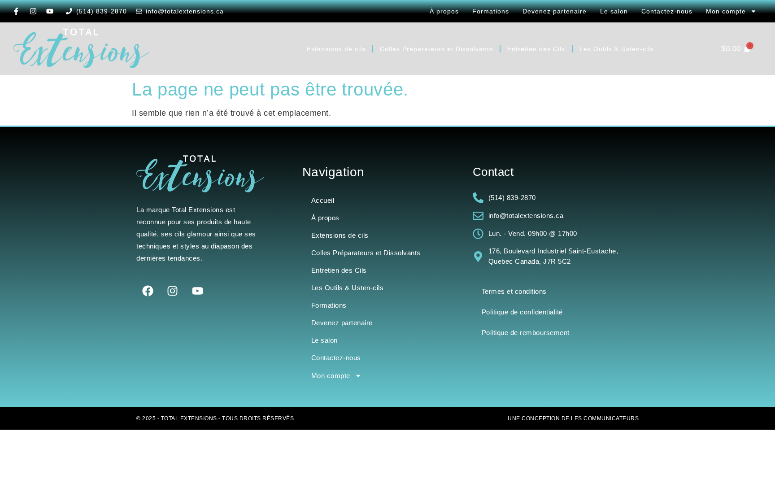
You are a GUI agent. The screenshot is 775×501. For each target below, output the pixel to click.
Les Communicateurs (605, 418)
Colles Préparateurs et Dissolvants (436, 48)
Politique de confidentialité (522, 312)
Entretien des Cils (536, 48)
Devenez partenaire (554, 11)
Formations (490, 11)
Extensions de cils (336, 48)
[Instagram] (33, 11)
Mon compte (726, 11)
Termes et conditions (514, 291)
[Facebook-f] (16, 11)
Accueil (323, 200)
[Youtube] (50, 11)
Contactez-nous (666, 11)
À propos (444, 11)
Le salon (614, 11)
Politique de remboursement (526, 332)
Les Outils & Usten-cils (616, 48)
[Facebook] (147, 291)
